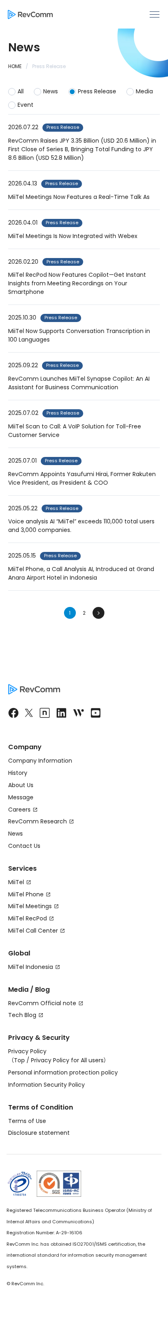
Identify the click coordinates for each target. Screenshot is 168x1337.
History (17, 773)
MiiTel (16, 882)
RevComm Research (37, 821)
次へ (98, 612)
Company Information (40, 761)
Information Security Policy (46, 1085)
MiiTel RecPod (27, 918)
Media (144, 91)
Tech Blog (22, 1015)
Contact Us (24, 846)
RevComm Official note (42, 1003)
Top (19, 1060)
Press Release (97, 91)
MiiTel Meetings (30, 906)
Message (20, 797)
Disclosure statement (39, 1133)
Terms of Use (27, 1121)
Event (25, 105)
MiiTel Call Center (33, 931)
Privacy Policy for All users (67, 1060)
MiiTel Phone (26, 894)
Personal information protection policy (63, 1072)
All (21, 91)
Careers (19, 809)
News (50, 91)
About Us (20, 785)
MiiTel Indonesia (30, 967)
